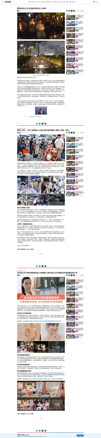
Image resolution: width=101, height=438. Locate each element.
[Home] (8, 1)
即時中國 (24, 128)
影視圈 (77, 36)
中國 (20, 128)
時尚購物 (77, 72)
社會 (76, 24)
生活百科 (77, 18)
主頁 (18, 6)
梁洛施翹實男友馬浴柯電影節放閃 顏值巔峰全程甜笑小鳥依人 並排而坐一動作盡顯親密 (42, 379)
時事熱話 (77, 30)
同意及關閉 (80, 435)
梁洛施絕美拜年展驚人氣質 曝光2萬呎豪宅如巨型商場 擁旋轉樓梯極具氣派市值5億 (41, 321)
